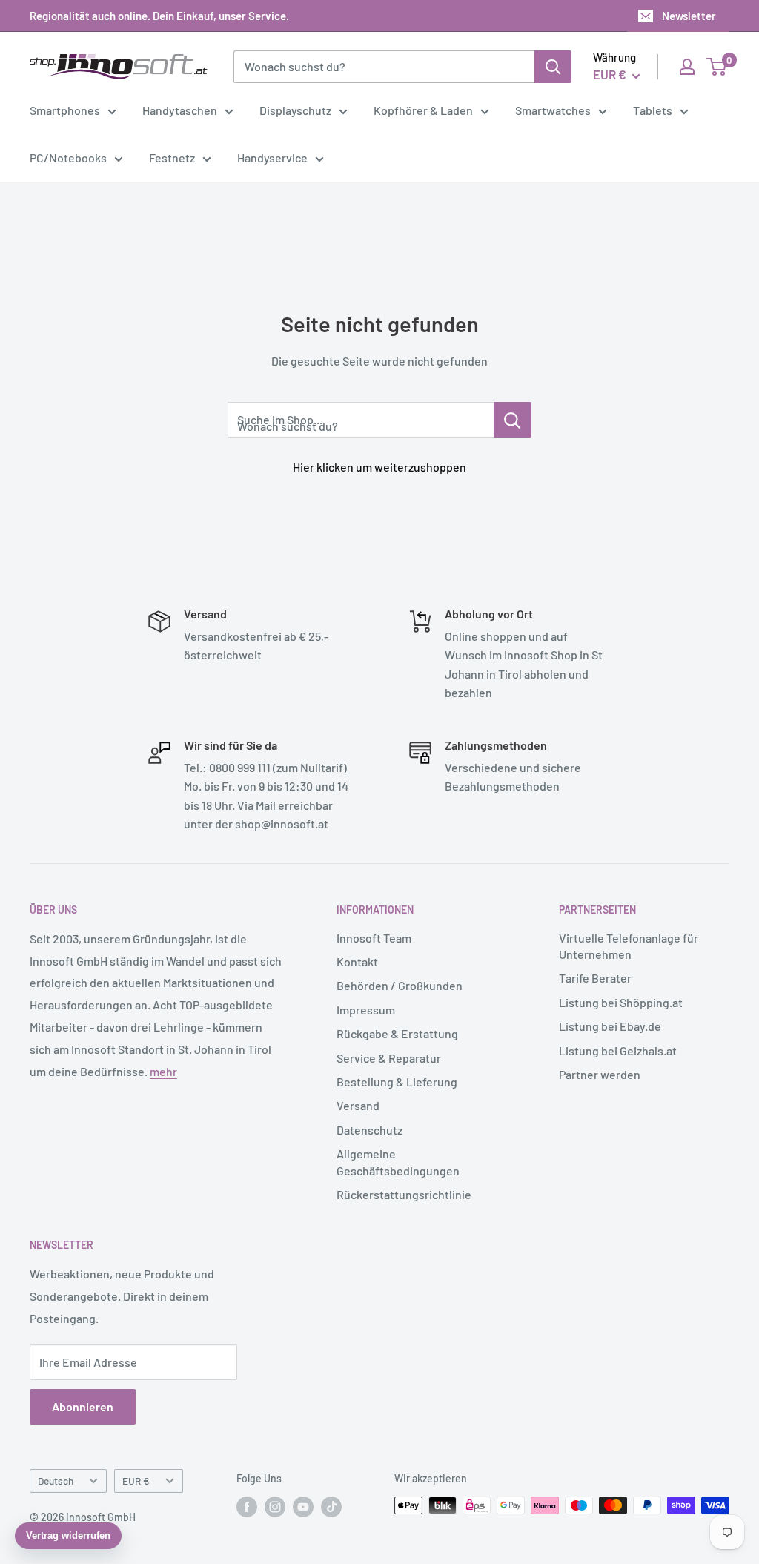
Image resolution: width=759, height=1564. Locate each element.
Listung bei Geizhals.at (618, 1050)
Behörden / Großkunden (400, 985)
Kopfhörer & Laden (423, 110)
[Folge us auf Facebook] (246, 1507)
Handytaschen (179, 110)
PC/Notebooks (68, 158)
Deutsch (55, 1480)
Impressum (366, 1010)
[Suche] (552, 66)
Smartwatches (553, 110)
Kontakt (357, 961)
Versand (358, 1105)
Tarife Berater (595, 978)
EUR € (136, 1480)
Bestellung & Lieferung (397, 1082)
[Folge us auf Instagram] (275, 1507)
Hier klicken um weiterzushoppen (379, 467)
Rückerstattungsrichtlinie (404, 1194)
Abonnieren (82, 1406)
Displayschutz (295, 110)
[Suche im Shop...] (512, 420)
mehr (163, 1071)
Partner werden (599, 1074)
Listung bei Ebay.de (610, 1026)
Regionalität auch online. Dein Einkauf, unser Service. (159, 15)
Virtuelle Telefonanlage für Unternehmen (628, 946)
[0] (717, 67)
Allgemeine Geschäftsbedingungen (398, 1161)
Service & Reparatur (389, 1058)
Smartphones (65, 110)
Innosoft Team (374, 938)
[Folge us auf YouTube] (303, 1507)
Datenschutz (369, 1130)
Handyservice (272, 158)
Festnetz (172, 158)
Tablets (652, 110)
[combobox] (383, 66)
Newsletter (689, 15)
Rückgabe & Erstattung (397, 1033)
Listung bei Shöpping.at (621, 1002)
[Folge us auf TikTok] (331, 1507)
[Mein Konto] (687, 67)
